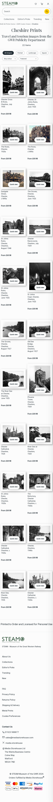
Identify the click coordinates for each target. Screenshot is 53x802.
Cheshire (35, 24)
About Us (6, 656)
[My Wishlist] (36, 4)
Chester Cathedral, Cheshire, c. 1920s (5, 549)
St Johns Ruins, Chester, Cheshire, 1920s (4, 499)
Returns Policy (8, 700)
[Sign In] (48, 4)
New (47, 19)
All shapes (8, 53)
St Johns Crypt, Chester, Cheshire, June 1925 (33, 298)
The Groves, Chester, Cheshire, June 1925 (32, 195)
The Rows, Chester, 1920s (5, 149)
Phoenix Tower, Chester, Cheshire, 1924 (31, 402)
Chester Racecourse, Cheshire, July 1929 (33, 242)
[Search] (46, 11)
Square (44, 53)
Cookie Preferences (11, 716)
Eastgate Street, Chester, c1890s (4, 195)
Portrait (20, 53)
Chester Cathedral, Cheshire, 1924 (5, 450)
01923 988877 (12, 732)
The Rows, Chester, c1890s (32, 149)
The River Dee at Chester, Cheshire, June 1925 (6, 394)
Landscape (32, 53)
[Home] (10, 4)
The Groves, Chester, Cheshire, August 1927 (6, 345)
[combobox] (23, 11)
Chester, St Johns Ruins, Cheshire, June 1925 (33, 103)
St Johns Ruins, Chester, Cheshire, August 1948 (6, 243)
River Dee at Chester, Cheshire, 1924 (32, 450)
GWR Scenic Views (23, 24)
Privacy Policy (8, 694)
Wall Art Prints (5, 24)
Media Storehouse (34, 777)
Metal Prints (7, 710)
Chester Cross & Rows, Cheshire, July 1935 (6, 103)
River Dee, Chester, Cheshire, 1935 (5, 596)
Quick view (14, 92)
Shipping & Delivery (11, 705)
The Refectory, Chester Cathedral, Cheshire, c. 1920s (32, 500)
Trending (38, 19)
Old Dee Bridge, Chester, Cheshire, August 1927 (33, 346)
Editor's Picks (24, 19)
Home (13, 24)
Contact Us (7, 726)
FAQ (4, 689)
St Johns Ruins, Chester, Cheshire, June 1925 (5, 293)
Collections (9, 19)
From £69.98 (6, 114)
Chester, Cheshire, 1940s (31, 548)
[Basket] (42, 4)
